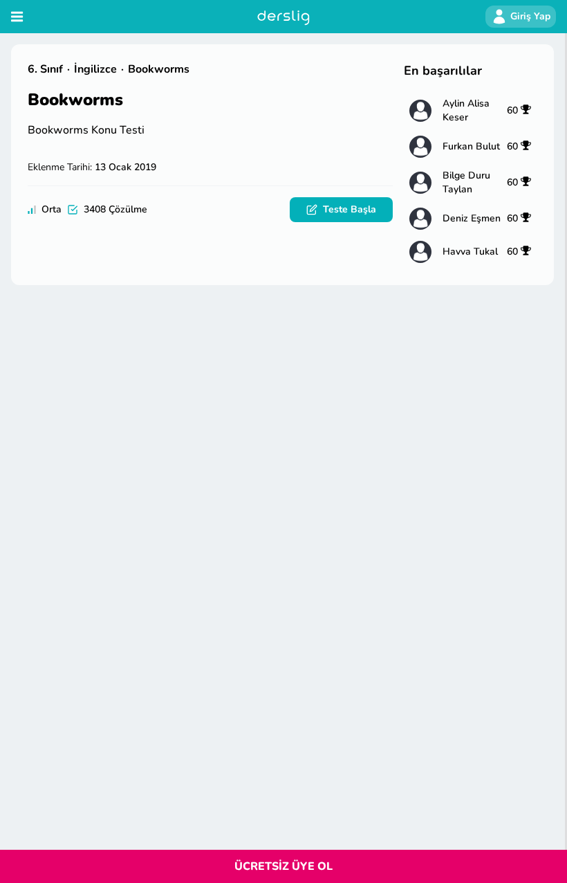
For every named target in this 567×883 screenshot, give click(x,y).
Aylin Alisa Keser (466, 110)
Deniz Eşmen (472, 218)
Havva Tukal (470, 251)
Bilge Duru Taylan (466, 182)
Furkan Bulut (471, 146)
